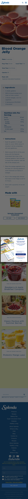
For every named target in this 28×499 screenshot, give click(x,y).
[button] (26, 2)
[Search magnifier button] (23, 3)
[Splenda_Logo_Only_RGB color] (5, 2)
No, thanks (20, 260)
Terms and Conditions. (21, 258)
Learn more (20, 245)
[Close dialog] (26, 238)
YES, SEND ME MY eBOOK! (20, 254)
